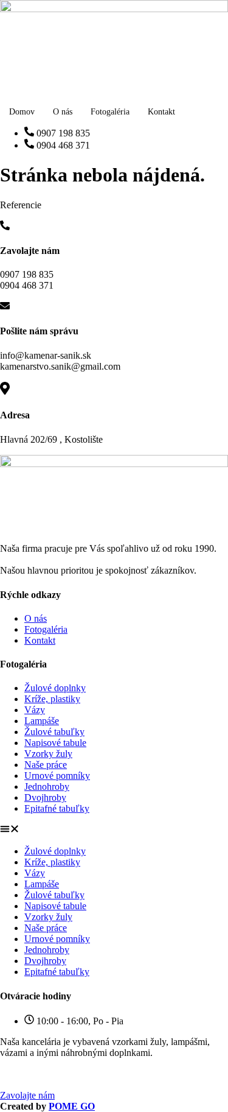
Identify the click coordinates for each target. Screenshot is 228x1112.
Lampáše (41, 721)
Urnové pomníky (57, 775)
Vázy (34, 710)
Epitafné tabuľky (56, 808)
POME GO (72, 1106)
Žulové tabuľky (54, 732)
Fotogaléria (110, 111)
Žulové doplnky (55, 688)
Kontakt (161, 111)
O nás (62, 111)
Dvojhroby (45, 797)
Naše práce (45, 764)
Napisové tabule (55, 742)
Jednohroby (46, 786)
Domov (22, 111)
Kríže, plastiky (52, 699)
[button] (114, 830)
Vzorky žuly (48, 753)
